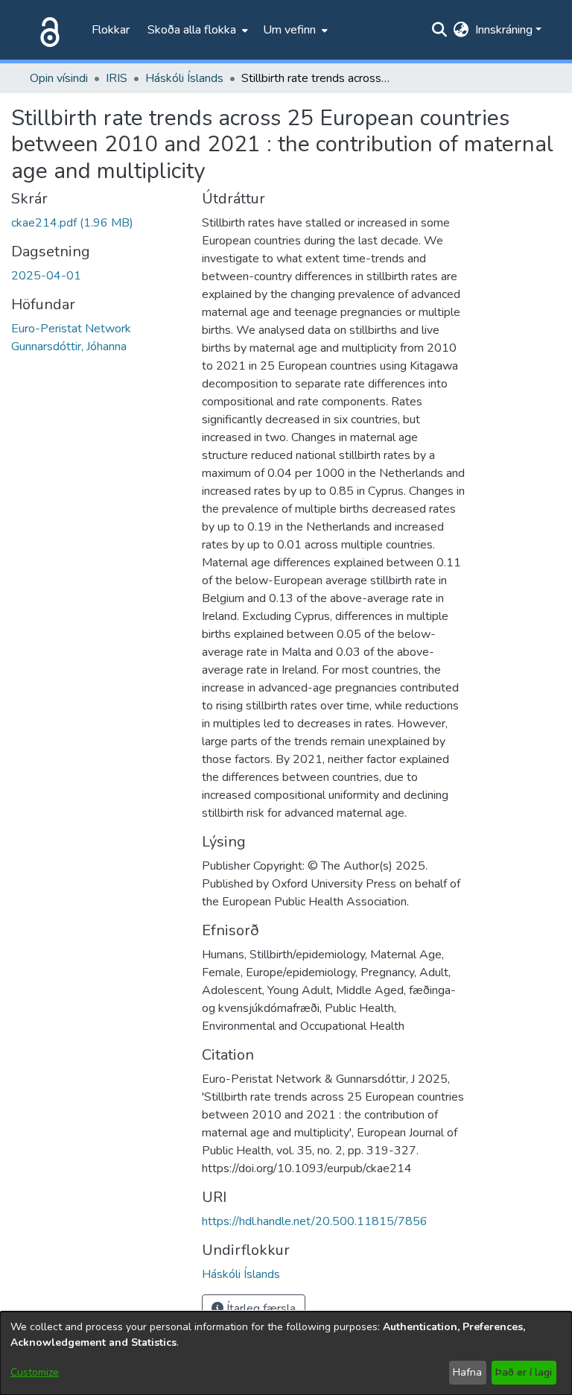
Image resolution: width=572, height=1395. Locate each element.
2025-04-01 (46, 276)
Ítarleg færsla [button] (259, 1308)
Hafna (467, 1372)
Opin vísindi (59, 78)
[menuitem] (196, 30)
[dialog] (286, 1353)
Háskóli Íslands (184, 78)
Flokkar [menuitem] (111, 30)
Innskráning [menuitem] (504, 30)
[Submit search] (439, 30)
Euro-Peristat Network (71, 328)
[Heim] (47, 29)
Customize (34, 1372)
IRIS (116, 78)
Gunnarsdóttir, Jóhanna (69, 346)
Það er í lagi (523, 1372)
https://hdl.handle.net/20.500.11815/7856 (315, 1221)
